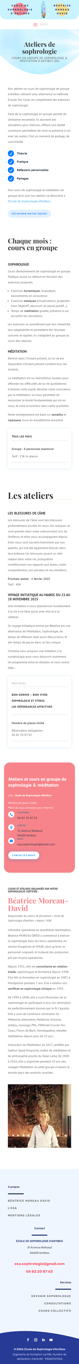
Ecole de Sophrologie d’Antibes (29, 201)
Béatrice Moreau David (62, 9)
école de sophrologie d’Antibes (39, 1241)
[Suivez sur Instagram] (36, 1340)
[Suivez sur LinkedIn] (43, 1340)
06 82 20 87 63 (27, 818)
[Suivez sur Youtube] (51, 1340)
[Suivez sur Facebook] (28, 1340)
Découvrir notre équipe (29, 213)
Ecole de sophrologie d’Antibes (20, 9)
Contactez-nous (23, 855)
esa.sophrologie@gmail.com (39, 1263)
